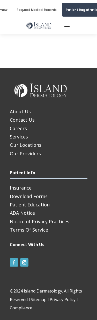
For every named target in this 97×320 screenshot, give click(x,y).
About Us (20, 111)
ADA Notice (22, 213)
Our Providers (25, 153)
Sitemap (39, 299)
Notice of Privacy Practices (39, 221)
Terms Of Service (29, 230)
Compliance (21, 308)
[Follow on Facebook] (14, 262)
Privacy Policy (63, 299)
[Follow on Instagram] (24, 262)
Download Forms (29, 196)
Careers (18, 128)
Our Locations (25, 145)
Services (19, 137)
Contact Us (22, 120)
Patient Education (30, 204)
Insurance (21, 188)
